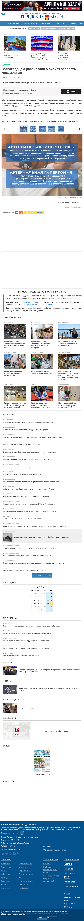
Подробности (72, 858)
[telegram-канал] (2, 853)
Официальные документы (54, 850)
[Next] (79, 129)
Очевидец (5, 888)
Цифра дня (9, 718)
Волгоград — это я (71, 875)
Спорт (56, 24)
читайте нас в (34, 213)
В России (8, 781)
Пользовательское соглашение (33, 911)
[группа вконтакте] (6, 853)
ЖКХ (64, 24)
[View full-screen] (80, 136)
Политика (5, 863)
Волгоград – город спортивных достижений (51, 878)
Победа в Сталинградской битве (50, 870)
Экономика (6, 867)
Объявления (71, 886)
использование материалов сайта (13, 915)
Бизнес (4, 870)
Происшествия (14, 24)
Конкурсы (70, 881)
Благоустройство (31, 24)
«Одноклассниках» (45, 304)
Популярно (10, 618)
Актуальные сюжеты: (17, 28)
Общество (5, 874)
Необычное (24, 888)
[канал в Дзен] (14, 853)
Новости (8, 414)
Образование (25, 870)
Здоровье (46, 24)
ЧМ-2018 (47, 863)
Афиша (7, 681)
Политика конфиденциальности (56, 911)
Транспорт (23, 884)
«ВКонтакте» (29, 304)
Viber (36, 302)
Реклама (68, 894)
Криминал (23, 867)
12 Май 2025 (5, 77)
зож (68, 207)
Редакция (47, 846)
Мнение (7, 662)
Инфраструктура (26, 881)
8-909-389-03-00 (55, 291)
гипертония (77, 207)
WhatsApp (27, 302)
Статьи (68, 863)
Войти (69, 907)
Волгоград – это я (13, 699)
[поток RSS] (18, 853)
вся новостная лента (42, 575)
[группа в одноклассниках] (11, 853)
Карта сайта (69, 903)
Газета (6, 745)
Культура (72, 24)
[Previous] (5, 164)
